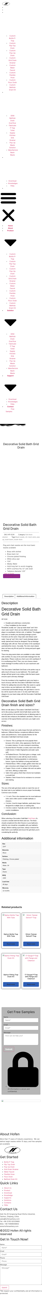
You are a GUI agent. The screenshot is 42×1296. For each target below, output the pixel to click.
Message (7, 1032)
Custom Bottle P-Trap (12, 38)
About (10, 10)
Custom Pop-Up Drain (12, 52)
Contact (10, 188)
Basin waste (19, 537)
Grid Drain (31, 818)
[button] (8, 206)
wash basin (9, 539)
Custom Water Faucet (12, 67)
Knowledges (13, 183)
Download (12, 181)
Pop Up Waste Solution (12, 145)
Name (6, 1017)
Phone (2, 1258)
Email (6, 1025)
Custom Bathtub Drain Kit (12, 87)
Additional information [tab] (25, 596)
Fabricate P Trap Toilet (12, 127)
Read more (11, 944)
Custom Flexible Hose (12, 75)
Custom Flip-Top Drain (12, 45)
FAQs (12, 186)
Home (10, 7)
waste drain (18, 539)
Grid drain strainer (19, 454)
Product (9, 454)
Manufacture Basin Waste (13, 152)
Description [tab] (9, 596)
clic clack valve (30, 537)
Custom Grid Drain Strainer (12, 60)
